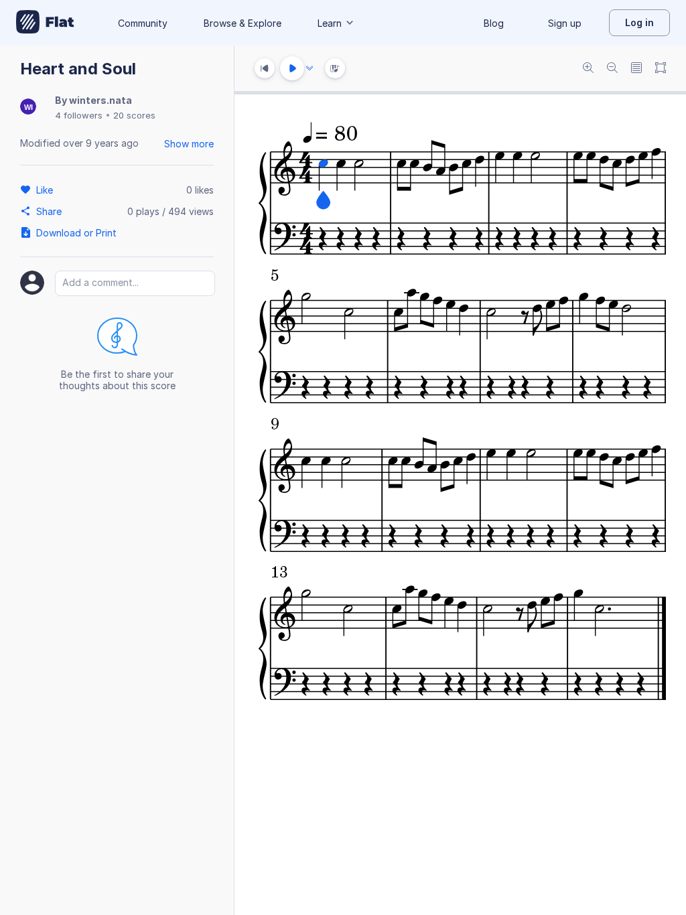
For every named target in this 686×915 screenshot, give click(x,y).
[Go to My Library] (45, 23)
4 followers (78, 115)
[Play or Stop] (292, 68)
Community (142, 23)
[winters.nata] (28, 107)
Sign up (564, 23)
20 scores (134, 115)
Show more (189, 143)
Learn (330, 23)
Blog (494, 23)
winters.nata (100, 100)
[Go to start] (265, 68)
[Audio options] (309, 68)
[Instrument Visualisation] (335, 68)
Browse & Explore (242, 23)
